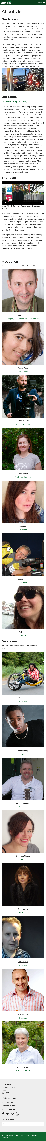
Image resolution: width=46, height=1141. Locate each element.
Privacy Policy (24, 1135)
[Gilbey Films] (6, 2)
